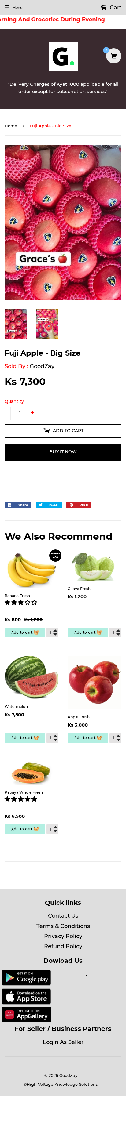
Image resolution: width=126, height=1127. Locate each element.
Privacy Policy (63, 936)
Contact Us (63, 915)
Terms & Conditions (63, 926)
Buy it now (63, 452)
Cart (114, 7)
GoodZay (42, 366)
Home (11, 125)
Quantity (14, 401)
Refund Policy (63, 946)
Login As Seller (63, 1042)
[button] (22, 602)
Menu (17, 7)
